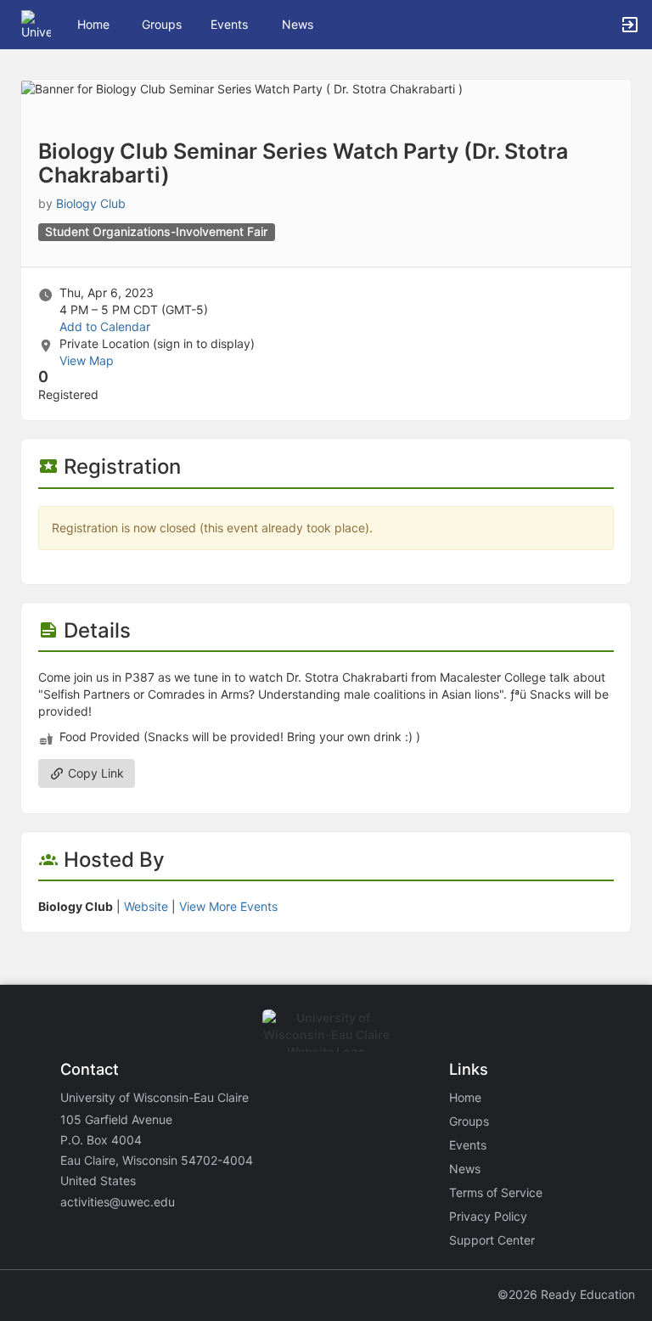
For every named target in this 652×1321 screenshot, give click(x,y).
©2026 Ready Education (566, 1294)
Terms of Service (495, 1192)
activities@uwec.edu (117, 1202)
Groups (162, 24)
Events (229, 24)
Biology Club (91, 203)
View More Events (228, 906)
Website (146, 906)
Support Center (492, 1240)
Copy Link (94, 773)
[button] (36, 23)
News (297, 24)
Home (465, 1097)
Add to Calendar (104, 326)
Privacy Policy (488, 1216)
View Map (86, 360)
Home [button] (93, 24)
